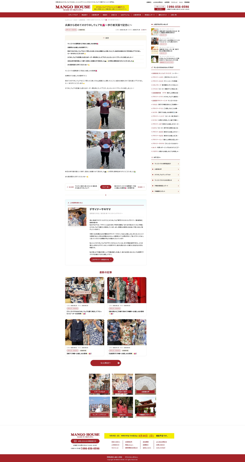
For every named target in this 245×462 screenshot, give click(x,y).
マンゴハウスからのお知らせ (163, 180)
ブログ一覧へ (105, 187)
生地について (147, 448)
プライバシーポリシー (131, 457)
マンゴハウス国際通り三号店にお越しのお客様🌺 (83, 44)
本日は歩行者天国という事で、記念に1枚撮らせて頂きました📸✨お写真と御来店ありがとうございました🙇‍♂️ (101, 61)
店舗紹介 (149, 2)
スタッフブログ (73, 15)
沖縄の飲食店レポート (161, 186)
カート (181, 2)
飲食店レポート (150, 15)
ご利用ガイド (115, 445)
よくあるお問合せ (158, 2)
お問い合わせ (160, 445)
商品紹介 (85, 15)
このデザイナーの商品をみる (100, 259)
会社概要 (146, 442)
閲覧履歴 (187, 2)
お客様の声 (95, 15)
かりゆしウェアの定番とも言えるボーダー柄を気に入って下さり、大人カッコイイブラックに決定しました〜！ (100, 57)
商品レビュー (129, 445)
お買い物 (174, 15)
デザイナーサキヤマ (71, 30)
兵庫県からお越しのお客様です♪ (78, 47)
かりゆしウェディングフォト (163, 175)
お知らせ (114, 15)
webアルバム (125, 15)
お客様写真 (137, 15)
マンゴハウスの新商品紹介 (163, 164)
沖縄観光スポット (160, 191)
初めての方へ (116, 442)
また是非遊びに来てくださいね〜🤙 (79, 65)
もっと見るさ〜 (106, 363)
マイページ (174, 2)
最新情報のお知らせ (131, 448)
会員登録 (167, 2)
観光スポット (163, 15)
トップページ (68, 20)
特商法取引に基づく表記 (114, 457)
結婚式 (105, 15)
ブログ (75, 20)
